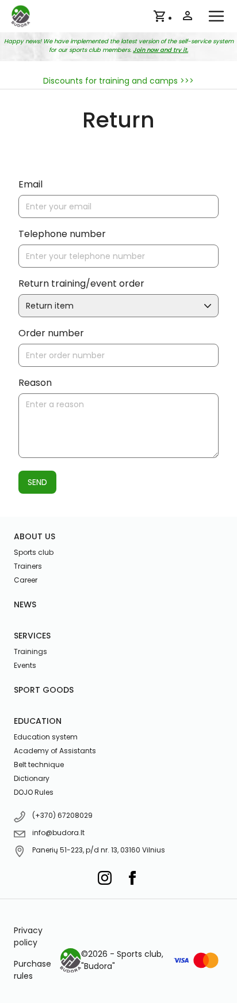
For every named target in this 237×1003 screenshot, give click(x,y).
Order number (51, 333)
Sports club (33, 552)
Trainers (28, 566)
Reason (35, 382)
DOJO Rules (33, 792)
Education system (46, 737)
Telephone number (62, 234)
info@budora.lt (58, 832)
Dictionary (31, 778)
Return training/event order (81, 283)
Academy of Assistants (55, 751)
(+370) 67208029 (62, 815)
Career (25, 580)
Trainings (30, 651)
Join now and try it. (160, 50)
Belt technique (39, 764)
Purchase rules (32, 970)
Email (30, 184)
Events (25, 665)
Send (37, 482)
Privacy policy (28, 936)
